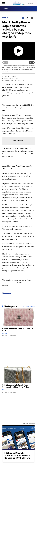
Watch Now (31, 3)
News (5, 17)
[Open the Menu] (3, 2)
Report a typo (7, 293)
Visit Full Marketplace (28, 306)
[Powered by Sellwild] (32, 423)
